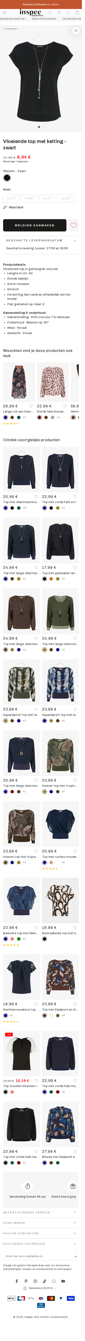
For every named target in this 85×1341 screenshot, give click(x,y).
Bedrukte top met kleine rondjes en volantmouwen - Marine (21, 933)
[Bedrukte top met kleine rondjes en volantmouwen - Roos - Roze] (12, 938)
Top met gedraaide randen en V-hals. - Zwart (60, 573)
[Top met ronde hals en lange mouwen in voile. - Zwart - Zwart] (51, 508)
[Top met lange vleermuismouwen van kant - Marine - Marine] (18, 649)
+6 (24, 507)
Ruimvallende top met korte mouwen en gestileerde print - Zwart (60, 933)
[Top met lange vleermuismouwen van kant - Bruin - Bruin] (12, 578)
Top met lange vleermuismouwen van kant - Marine (21, 573)
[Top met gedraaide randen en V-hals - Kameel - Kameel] (51, 578)
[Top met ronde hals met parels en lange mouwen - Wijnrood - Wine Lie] (57, 1091)
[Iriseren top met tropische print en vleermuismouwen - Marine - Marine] (51, 791)
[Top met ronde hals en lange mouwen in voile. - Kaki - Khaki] (57, 508)
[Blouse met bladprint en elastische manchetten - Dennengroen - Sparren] (57, 1162)
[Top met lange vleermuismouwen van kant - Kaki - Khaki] (18, 578)
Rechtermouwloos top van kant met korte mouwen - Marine (21, 1009)
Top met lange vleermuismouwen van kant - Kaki (60, 644)
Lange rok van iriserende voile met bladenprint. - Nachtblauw (19, 411)
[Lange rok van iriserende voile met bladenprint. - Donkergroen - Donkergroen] (18, 417)
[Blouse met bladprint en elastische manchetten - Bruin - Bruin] (51, 1162)
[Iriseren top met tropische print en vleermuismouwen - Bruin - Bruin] (57, 791)
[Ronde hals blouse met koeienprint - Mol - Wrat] (52, 417)
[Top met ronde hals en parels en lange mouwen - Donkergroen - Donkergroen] (51, 1091)
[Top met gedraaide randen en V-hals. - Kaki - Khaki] (57, 578)
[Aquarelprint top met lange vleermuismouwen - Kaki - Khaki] (51, 720)
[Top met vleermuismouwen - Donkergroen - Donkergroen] (18, 508)
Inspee (29, 1317)
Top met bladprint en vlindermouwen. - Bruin (60, 1009)
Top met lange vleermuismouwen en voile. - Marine (21, 785)
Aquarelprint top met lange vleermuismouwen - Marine (60, 714)
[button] (50, 12)
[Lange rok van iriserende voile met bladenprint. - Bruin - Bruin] (12, 417)
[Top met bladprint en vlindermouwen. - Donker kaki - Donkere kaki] (57, 1015)
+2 (63, 1015)
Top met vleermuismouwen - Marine (21, 502)
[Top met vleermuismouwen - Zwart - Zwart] (12, 508)
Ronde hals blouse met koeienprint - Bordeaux (53, 411)
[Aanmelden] (76, 1256)
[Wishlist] (68, 12)
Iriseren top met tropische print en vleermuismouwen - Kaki (60, 785)
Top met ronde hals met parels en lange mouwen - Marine (60, 1086)
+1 (24, 417)
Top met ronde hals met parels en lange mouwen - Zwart (21, 1156)
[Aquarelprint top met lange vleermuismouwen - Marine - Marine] (18, 720)
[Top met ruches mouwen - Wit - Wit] (57, 862)
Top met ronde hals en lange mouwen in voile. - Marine (60, 502)
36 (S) (12, 200)
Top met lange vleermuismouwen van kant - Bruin (21, 644)
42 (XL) (67, 200)
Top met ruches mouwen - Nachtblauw (60, 856)
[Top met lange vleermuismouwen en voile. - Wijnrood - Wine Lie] (12, 791)
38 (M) (30, 200)
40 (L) (48, 200)
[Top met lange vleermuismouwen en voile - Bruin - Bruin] (18, 791)
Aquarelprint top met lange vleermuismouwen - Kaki (21, 714)
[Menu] (4, 12)
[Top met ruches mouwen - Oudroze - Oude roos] (51, 862)
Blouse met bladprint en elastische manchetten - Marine (60, 1156)
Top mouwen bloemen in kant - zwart (21, 1086)
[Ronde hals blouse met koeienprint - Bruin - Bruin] (46, 417)
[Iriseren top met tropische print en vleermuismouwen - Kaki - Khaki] (18, 862)
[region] (41, 78)
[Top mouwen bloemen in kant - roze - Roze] (12, 1091)
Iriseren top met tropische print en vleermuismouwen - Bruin (21, 856)
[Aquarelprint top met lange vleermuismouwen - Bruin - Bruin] (12, 720)
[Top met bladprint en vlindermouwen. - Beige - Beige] (51, 1015)
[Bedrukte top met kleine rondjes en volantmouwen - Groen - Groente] (18, 938)
